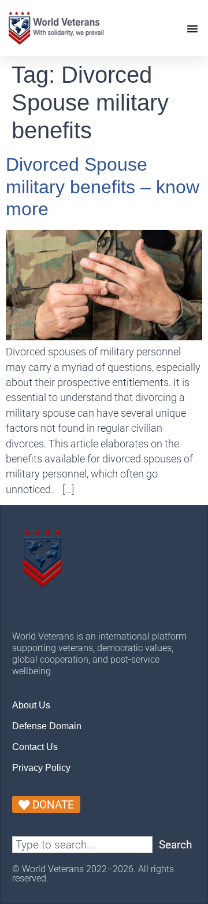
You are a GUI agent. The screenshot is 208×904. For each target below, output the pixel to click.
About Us (31, 705)
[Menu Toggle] (192, 28)
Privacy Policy (41, 768)
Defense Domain (46, 726)
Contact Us (35, 747)
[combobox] (82, 844)
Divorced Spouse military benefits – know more (102, 186)
